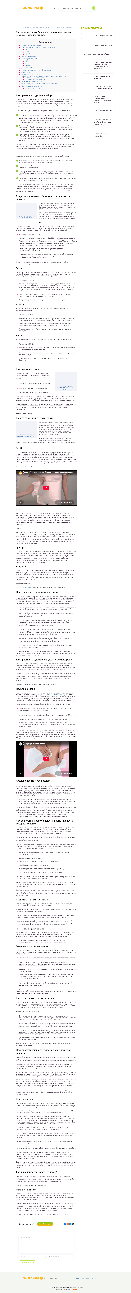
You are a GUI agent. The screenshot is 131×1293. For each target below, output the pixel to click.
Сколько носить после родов (30, 74)
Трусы (27, 51)
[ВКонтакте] (65, 1224)
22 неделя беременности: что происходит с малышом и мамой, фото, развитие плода (103, 121)
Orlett (26, 60)
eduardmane (32, 8)
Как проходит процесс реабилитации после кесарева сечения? (66, 387)
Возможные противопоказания (35, 79)
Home (19, 27)
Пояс (26, 49)
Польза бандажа (26, 72)
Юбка (26, 54)
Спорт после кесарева (23, 587)
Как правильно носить (28, 56)
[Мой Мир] (70, 1224)
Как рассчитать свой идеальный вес (96, 54)
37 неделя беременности (103, 35)
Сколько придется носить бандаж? (32, 86)
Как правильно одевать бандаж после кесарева (36, 70)
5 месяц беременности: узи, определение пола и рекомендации (102, 135)
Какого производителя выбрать (31, 58)
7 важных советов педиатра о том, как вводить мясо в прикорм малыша (102, 99)
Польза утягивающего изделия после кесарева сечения (39, 83)
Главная (77, 1278)
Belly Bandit (28, 67)
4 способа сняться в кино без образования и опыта (103, 87)
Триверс (27, 65)
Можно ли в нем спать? (32, 88)
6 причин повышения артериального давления (103, 45)
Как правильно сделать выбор (31, 46)
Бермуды (28, 53)
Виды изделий (25, 85)
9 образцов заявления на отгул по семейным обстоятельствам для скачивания (103, 65)
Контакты (94, 1278)
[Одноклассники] (68, 1224)
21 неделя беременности (103, 111)
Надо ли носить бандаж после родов (33, 69)
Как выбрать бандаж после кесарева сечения (27, 216)
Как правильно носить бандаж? (35, 78)
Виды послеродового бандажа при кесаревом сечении (39, 47)
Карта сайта (85, 1278)
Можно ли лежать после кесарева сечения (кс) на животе (26, 435)
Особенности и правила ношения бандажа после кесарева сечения (43, 76)
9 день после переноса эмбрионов (102, 77)
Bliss (26, 62)
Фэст (26, 63)
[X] (73, 1224)
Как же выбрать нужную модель (31, 81)
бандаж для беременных (55, 695)
